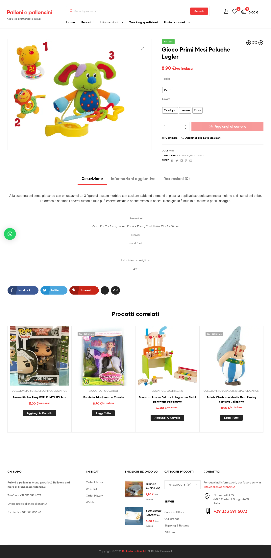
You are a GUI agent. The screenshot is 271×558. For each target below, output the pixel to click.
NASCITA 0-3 (197, 155)
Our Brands (171, 518)
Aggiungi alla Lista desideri (202, 138)
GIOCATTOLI (182, 155)
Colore (166, 98)
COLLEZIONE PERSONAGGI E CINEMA (32, 390)
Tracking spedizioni (143, 22)
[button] (142, 48)
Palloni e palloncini (29, 12)
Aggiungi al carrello (230, 126)
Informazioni (109, 22)
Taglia (166, 78)
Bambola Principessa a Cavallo (103, 397)
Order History (94, 482)
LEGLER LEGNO (175, 390)
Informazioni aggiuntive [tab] (133, 178)
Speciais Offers (174, 512)
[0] (234, 11)
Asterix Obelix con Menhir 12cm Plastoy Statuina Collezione (231, 399)
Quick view (49, 359)
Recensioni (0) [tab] (176, 178)
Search (199, 11)
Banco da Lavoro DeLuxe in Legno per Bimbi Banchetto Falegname (167, 399)
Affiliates (169, 532)
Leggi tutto (103, 413)
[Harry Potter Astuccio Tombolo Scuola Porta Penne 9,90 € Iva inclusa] (260, 42)
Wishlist (90, 502)
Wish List (91, 489)
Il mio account (174, 22)
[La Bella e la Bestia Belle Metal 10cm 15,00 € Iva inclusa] (249, 42)
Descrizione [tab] (92, 178)
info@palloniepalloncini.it (31, 503)
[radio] (167, 90)
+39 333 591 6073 (30, 495)
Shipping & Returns (176, 525)
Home (70, 22)
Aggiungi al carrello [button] (39, 413)
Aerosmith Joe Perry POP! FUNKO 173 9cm (39, 397)
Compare (171, 138)
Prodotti (87, 22)
